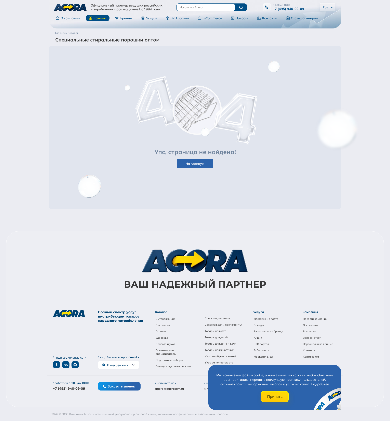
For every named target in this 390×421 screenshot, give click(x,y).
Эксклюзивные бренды (269, 331)
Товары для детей (216, 337)
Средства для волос (218, 318)
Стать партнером (304, 18)
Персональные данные (318, 344)
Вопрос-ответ (312, 337)
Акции (258, 337)
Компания (310, 312)
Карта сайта (311, 356)
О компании (70, 18)
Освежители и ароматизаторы (166, 352)
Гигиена (161, 331)
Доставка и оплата (266, 318)
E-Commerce (212, 18)
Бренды (126, 18)
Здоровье (162, 337)
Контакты (269, 18)
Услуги (151, 18)
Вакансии (309, 331)
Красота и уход (166, 344)
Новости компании (315, 318)
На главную (195, 164)
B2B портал (179, 18)
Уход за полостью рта (219, 362)
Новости (241, 18)
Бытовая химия (165, 318)
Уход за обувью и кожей (220, 356)
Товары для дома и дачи (220, 343)
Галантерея (163, 325)
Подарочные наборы (169, 360)
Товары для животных (219, 349)
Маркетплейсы (263, 356)
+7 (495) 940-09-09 (288, 9)
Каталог (99, 18)
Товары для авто (215, 331)
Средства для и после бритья (223, 324)
